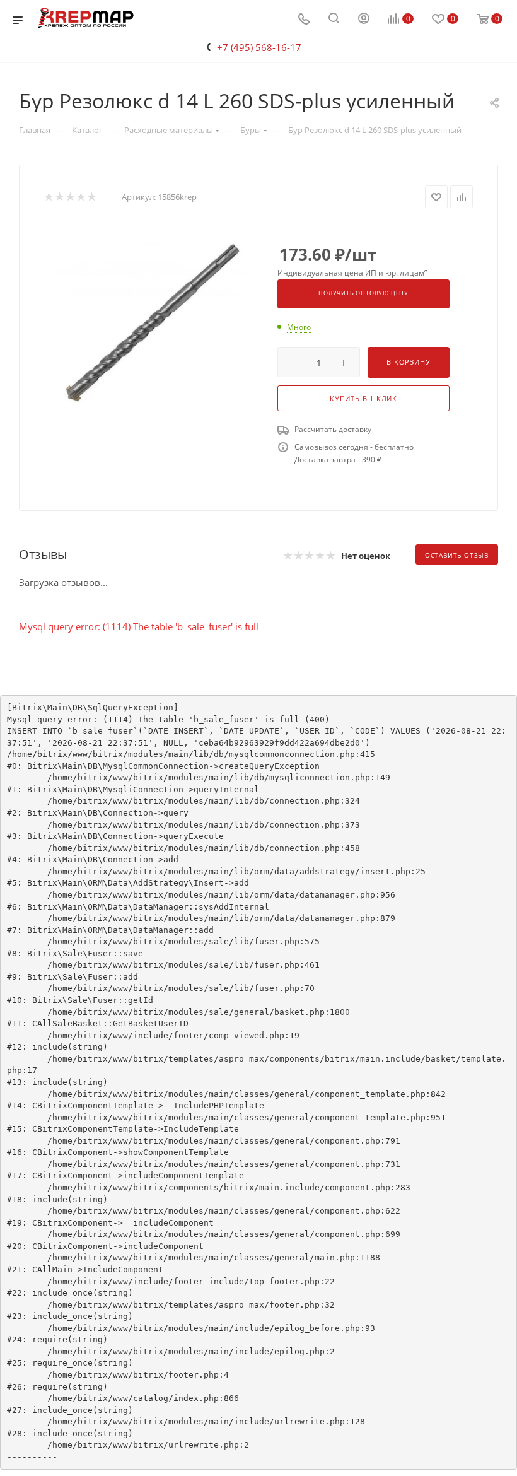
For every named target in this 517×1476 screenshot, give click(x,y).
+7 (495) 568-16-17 (259, 47)
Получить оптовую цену (363, 293)
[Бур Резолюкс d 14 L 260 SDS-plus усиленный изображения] (151, 322)
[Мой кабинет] (363, 19)
